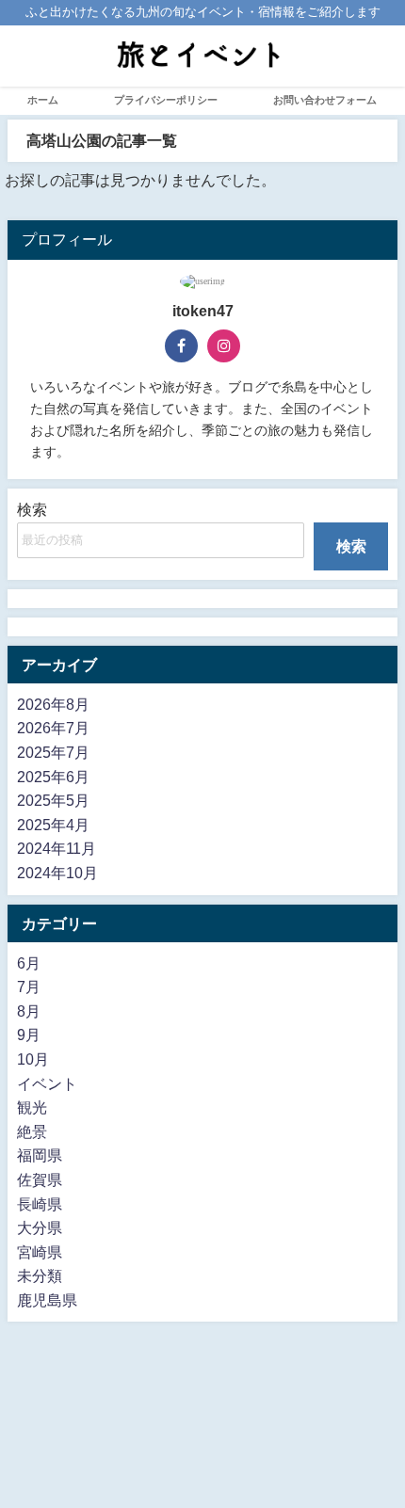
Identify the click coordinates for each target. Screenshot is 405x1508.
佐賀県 (39, 1179)
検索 (32, 509)
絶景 (32, 1131)
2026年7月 (53, 727)
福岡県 (39, 1155)
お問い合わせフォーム (325, 99)
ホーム (42, 99)
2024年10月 (57, 872)
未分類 (39, 1275)
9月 (28, 1034)
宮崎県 (39, 1251)
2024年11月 (56, 848)
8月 (28, 1011)
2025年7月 (53, 752)
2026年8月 (53, 704)
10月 (33, 1059)
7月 (28, 986)
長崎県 (39, 1203)
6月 (28, 963)
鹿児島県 (47, 1299)
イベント (47, 1083)
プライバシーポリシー (166, 99)
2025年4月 (53, 824)
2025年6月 (53, 776)
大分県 (39, 1227)
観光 (32, 1107)
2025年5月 (53, 800)
